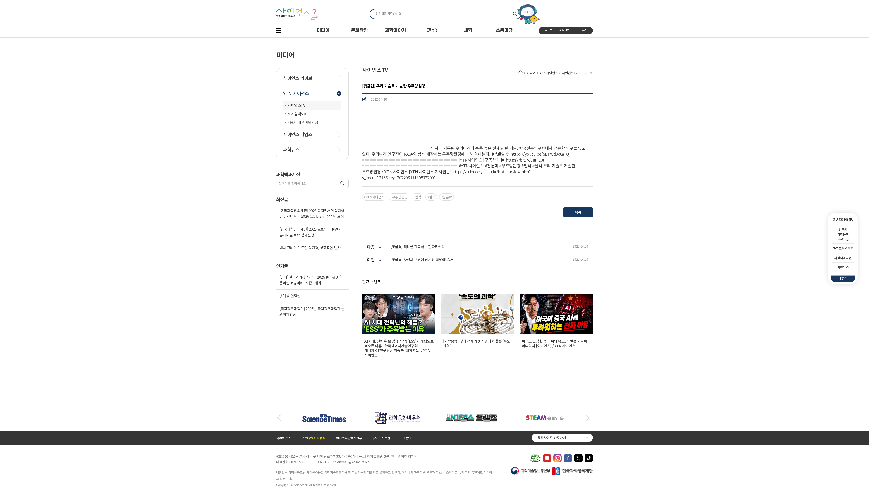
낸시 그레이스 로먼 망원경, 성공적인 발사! (310, 247)
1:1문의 (406, 438)
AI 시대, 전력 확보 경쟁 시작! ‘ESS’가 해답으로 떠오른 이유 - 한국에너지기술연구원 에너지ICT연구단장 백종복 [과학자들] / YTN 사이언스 (399, 348)
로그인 (549, 30)
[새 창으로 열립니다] (547, 456)
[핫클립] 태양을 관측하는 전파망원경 (418, 246)
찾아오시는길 (381, 438)
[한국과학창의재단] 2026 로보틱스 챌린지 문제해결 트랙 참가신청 (310, 232)
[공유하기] (584, 72)
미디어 (531, 72)
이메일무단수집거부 (349, 438)
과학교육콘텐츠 (843, 248)
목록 (578, 212)
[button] (279, 418)
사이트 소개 (283, 438)
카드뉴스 (843, 267)
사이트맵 (581, 30)
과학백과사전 (843, 258)
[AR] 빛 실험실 (290, 295)
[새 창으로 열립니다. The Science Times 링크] (324, 416)
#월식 (417, 197)
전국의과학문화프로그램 (843, 234)
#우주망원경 (399, 197)
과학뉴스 (291, 149)
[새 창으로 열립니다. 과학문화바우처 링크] (397, 414)
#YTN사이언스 (374, 197)
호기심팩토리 (298, 113)
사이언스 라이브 (297, 78)
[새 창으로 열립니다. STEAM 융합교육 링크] (545, 417)
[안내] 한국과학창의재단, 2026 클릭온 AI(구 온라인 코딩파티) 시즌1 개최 (311, 280)
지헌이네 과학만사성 (303, 122)
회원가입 (564, 30)
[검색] (342, 183)
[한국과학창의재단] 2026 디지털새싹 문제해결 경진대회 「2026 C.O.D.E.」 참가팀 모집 (312, 213)
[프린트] (591, 72)
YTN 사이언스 (549, 72)
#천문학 (446, 197)
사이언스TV (570, 72)
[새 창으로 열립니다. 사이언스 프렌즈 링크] (471, 416)
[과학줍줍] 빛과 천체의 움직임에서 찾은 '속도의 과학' (478, 343)
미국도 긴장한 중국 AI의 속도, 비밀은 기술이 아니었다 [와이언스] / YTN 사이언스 (554, 343)
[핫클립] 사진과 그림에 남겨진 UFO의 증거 (422, 259)
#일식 (431, 197)
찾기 (515, 14)
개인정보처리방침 (313, 438)
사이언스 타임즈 (297, 134)
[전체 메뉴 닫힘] (278, 30)
